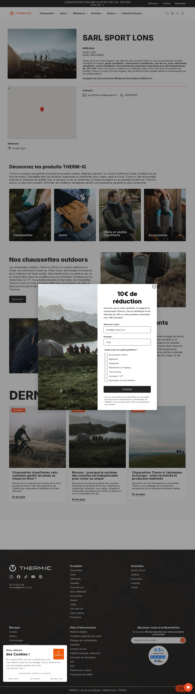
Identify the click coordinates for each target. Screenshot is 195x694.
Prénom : (108, 336)
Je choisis (35, 678)
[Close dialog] (154, 286)
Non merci (14, 678)
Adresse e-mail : (112, 324)
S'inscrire (127, 389)
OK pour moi (56, 678)
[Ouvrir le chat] (188, 687)
